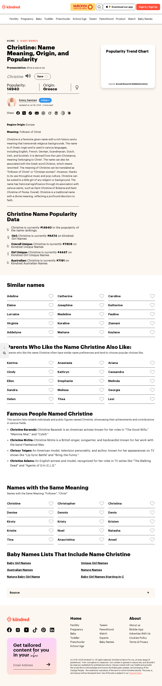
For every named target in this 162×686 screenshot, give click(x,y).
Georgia (114, 390)
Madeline (64, 314)
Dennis (63, 512)
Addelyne (14, 332)
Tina (10, 539)
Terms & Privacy (138, 642)
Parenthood (106, 19)
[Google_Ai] (63, 113)
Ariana (113, 362)
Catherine (65, 296)
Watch (132, 19)
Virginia (12, 323)
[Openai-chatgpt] (43, 113)
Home (11, 41)
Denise (12, 512)
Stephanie (65, 380)
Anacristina (66, 539)
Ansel (112, 539)
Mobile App (136, 629)
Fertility (13, 19)
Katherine (115, 305)
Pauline (113, 314)
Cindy (11, 371)
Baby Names (145, 19)
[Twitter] (24, 113)
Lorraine (13, 314)
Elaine (11, 305)
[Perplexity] (56, 113)
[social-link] (9, 630)
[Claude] (69, 113)
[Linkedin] (30, 113)
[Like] (51, 296)
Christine (14, 503)
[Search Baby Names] (4, 354)
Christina (115, 503)
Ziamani (114, 323)
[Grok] (50, 113)
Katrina (12, 362)
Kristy (62, 521)
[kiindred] (11, 7)
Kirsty (11, 521)
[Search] (99, 7)
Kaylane (114, 332)
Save (40, 76)
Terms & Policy (135, 673)
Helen (11, 399)
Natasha (114, 530)
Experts (104, 638)
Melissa (63, 390)
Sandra (12, 390)
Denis (112, 512)
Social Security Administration (132, 84)
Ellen (10, 380)
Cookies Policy (138, 638)
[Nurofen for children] (82, 7)
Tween (93, 19)
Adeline (12, 296)
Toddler (48, 19)
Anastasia (65, 362)
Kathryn (63, 371)
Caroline (114, 296)
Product (120, 19)
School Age (80, 19)
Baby (39, 19)
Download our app (122, 7)
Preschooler (63, 19)
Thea (61, 399)
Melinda (114, 380)
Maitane (63, 332)
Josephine (65, 305)
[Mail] (37, 113)
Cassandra (116, 371)
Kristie (11, 530)
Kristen (113, 521)
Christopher (66, 503)
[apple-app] (107, 7)
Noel (61, 530)
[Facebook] (18, 113)
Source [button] (15, 592)
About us (134, 625)
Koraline (64, 323)
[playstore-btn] (110, 7)
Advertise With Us (139, 633)
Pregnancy (27, 19)
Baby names (29, 41)
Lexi (111, 399)
